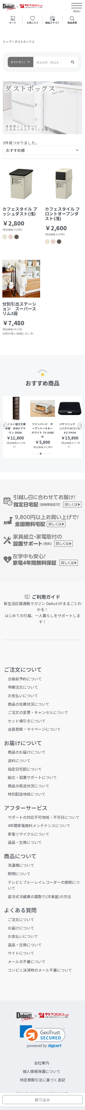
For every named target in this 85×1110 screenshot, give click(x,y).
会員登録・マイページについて (34, 729)
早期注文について (23, 687)
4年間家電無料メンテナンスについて (39, 825)
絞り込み (42, 1099)
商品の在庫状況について (28, 704)
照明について (19, 873)
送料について (19, 760)
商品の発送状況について (28, 786)
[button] (33, 454)
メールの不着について (27, 961)
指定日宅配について (25, 769)
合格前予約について (25, 679)
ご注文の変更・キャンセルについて (38, 712)
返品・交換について (25, 842)
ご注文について (21, 919)
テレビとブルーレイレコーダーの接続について (44, 885)
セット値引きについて (27, 721)
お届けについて (21, 928)
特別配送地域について (27, 794)
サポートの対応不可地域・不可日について (44, 817)
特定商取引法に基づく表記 (42, 1080)
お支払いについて (23, 695)
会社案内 (41, 1063)
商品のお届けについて (27, 752)
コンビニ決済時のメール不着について (40, 970)
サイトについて (21, 953)
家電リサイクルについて (28, 834)
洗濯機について (21, 865)
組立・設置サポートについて (32, 777)
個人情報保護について (41, 1071)
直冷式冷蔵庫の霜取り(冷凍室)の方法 (39, 896)
